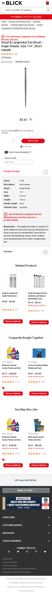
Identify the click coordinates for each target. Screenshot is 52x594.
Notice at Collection (10, 562)
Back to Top (25, 490)
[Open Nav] (3, 3)
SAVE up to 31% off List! (36, 305)
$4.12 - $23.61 (34, 302)
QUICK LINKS (9, 517)
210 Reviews (6, 57)
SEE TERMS (37, 17)
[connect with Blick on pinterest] (35, 553)
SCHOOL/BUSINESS (12, 541)
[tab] (26, 171)
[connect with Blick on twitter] (18, 553)
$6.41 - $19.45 (34, 373)
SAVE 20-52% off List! (10, 377)
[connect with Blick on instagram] (27, 553)
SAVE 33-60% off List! (36, 377)
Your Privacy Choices (10, 565)
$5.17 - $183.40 (9, 373)
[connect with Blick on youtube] (45, 553)
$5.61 (23, 120)
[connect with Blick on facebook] (8, 553)
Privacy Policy (7, 559)
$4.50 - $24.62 (8, 301)
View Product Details (22, 61)
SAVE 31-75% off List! (36, 448)
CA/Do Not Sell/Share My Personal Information (19, 569)
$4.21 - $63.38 (34, 445)
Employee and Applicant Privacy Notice (17, 572)
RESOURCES (8, 533)
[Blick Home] (14, 3)
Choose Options (13, 321)
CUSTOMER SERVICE (12, 525)
